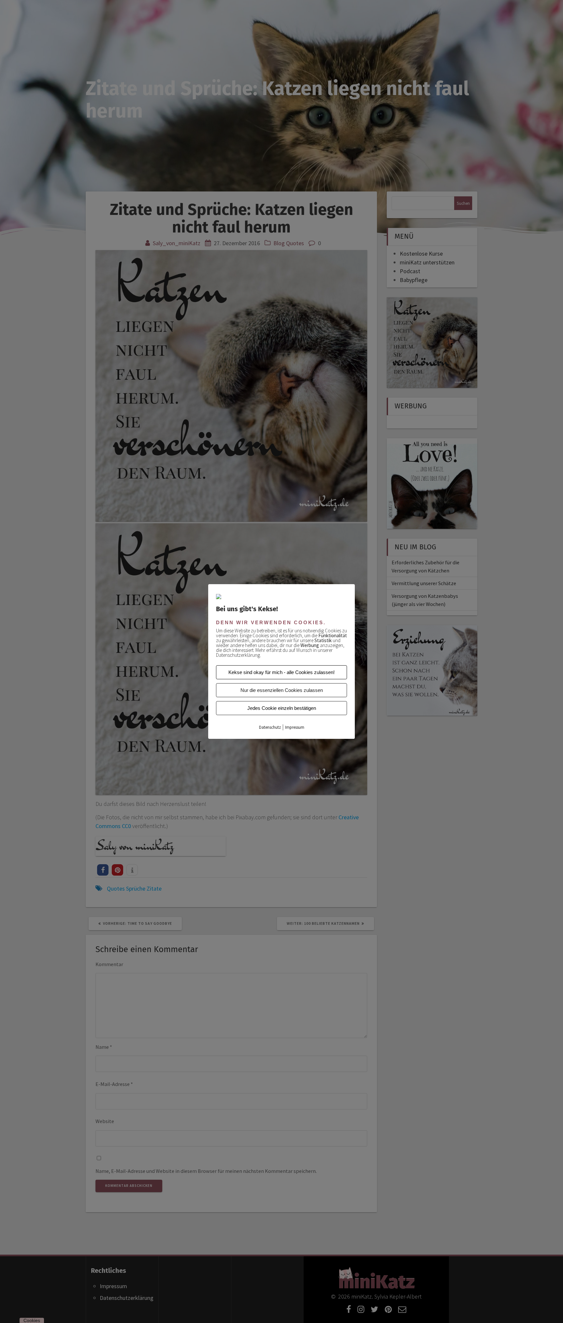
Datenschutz (270, 727)
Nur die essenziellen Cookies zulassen (281, 690)
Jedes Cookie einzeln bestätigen (281, 708)
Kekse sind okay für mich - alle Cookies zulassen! (281, 672)
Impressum (294, 727)
